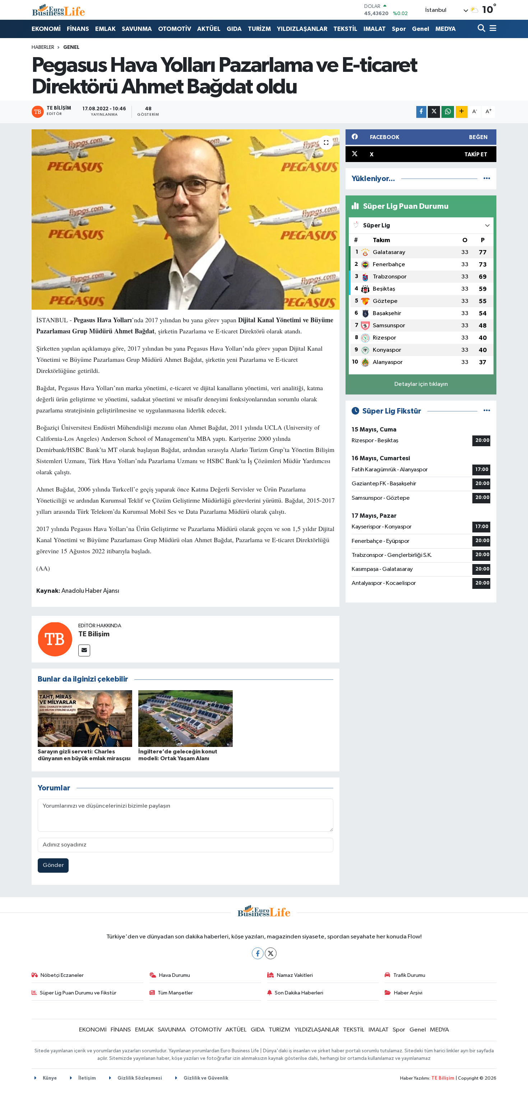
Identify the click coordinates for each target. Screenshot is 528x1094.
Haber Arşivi (408, 993)
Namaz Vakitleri (295, 975)
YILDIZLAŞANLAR (302, 29)
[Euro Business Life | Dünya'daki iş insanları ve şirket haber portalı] (58, 10)
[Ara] (482, 29)
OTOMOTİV (174, 29)
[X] (271, 953)
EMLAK (105, 29)
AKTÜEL (209, 29)
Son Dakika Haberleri (299, 993)
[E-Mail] (84, 650)
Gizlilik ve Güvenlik (205, 1078)
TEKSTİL (345, 29)
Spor (399, 29)
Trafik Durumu (409, 975)
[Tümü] (486, 179)
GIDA (234, 29)
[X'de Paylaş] (434, 112)
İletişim (86, 1078)
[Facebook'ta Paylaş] (421, 112)
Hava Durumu (174, 975)
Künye (49, 1078)
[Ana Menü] (492, 29)
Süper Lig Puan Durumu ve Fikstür (78, 993)
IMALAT (374, 29)
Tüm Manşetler (175, 993)
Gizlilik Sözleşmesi (139, 1078)
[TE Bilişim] (55, 639)
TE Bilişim (94, 634)
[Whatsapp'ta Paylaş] (447, 112)
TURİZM (259, 29)
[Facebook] (258, 953)
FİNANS (78, 29)
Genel (420, 29)
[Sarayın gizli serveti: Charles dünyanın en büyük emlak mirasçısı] (85, 718)
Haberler (43, 47)
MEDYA (445, 29)
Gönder (53, 865)
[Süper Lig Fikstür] (486, 411)
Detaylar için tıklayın (421, 384)
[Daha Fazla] (462, 112)
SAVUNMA (137, 29)
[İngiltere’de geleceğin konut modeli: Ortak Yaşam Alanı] (185, 718)
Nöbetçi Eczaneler (62, 975)
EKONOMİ (46, 29)
